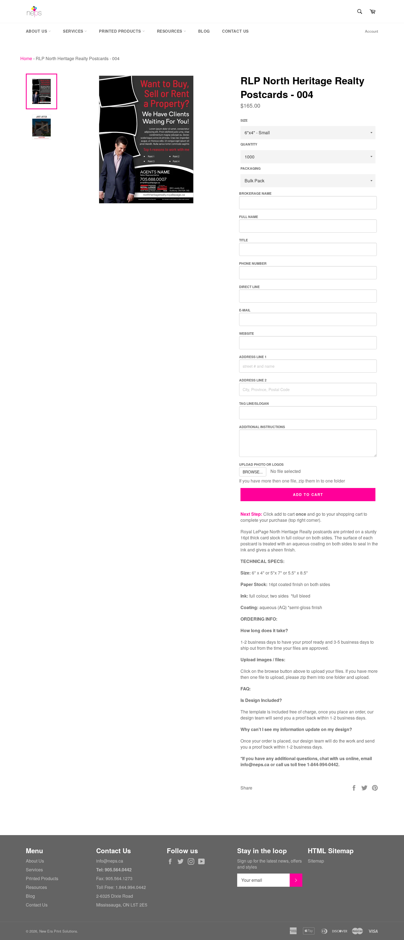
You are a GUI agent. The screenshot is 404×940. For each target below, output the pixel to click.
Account (371, 31)
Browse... (253, 472)
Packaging (250, 168)
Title (243, 240)
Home (26, 58)
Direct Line (249, 286)
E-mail (244, 310)
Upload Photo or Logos (261, 464)
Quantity (248, 144)
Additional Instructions (262, 426)
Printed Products (120, 31)
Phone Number (253, 263)
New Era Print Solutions (58, 931)
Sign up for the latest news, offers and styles (269, 864)
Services (73, 31)
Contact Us (235, 31)
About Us (37, 31)
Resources (170, 31)
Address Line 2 (253, 380)
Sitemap (316, 861)
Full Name (248, 216)
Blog (204, 31)
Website (246, 333)
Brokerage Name (255, 193)
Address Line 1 (253, 356)
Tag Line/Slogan (254, 403)
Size (244, 120)
